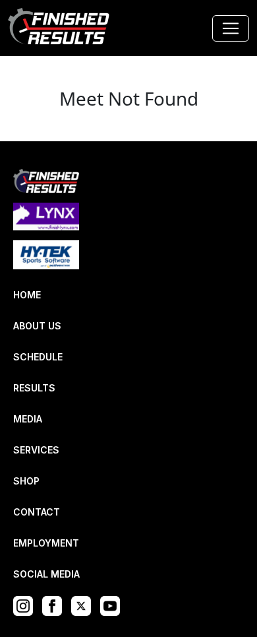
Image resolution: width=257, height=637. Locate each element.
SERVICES (36, 449)
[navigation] (59, 28)
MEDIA (27, 418)
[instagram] (26, 605)
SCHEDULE (38, 356)
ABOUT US (37, 325)
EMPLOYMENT (46, 543)
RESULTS (34, 387)
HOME (27, 294)
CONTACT (36, 512)
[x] (84, 605)
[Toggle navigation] (230, 28)
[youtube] (113, 605)
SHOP (26, 480)
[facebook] (55, 605)
